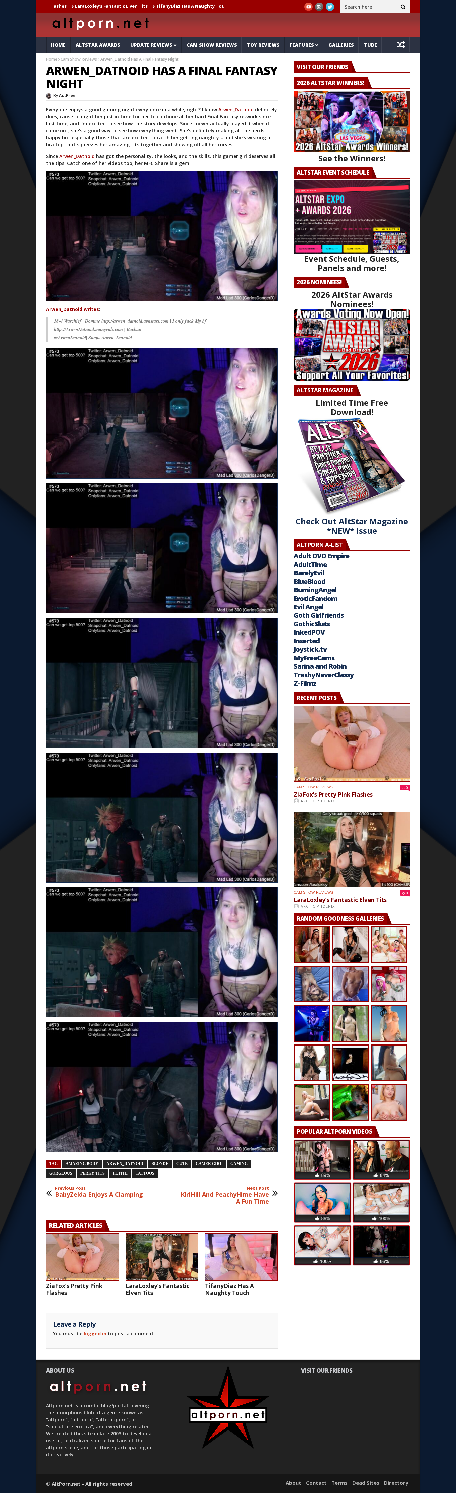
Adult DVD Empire (321, 555)
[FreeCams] (162, 236)
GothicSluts (312, 623)
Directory (396, 1482)
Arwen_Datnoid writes (72, 309)
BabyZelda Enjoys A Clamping (99, 1192)
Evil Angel (308, 606)
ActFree (67, 95)
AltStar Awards (98, 45)
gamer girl (209, 1163)
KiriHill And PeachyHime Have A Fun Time (225, 1195)
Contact (316, 1482)
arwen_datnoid (124, 1163)
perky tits (92, 1173)
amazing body (82, 1163)
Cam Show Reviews (212, 45)
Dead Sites (365, 1482)
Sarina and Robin (320, 666)
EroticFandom (315, 598)
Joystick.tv (310, 649)
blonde (159, 1163)
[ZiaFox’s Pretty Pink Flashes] (82, 1257)
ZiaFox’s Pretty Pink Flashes (74, 1289)
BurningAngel (315, 589)
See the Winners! (351, 158)
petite (120, 1173)
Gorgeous (60, 1173)
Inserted (307, 640)
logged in (95, 1333)
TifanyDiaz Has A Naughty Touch (123, 6)
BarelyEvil (309, 572)
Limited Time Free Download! (352, 407)
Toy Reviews (263, 45)
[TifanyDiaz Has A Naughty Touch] (241, 1257)
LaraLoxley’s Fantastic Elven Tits (158, 1289)
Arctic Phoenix (318, 800)
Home (58, 45)
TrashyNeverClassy (324, 674)
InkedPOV (309, 632)
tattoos (145, 1173)
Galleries (341, 45)
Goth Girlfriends (319, 615)
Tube (370, 45)
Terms (339, 1482)
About (293, 1482)
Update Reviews (151, 45)
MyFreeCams (314, 657)
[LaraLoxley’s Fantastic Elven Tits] (162, 1257)
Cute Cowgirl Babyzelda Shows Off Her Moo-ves (221, 6)
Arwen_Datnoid (236, 109)
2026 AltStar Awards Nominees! (352, 299)
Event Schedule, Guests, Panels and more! (351, 263)
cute (182, 1163)
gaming (239, 1163)
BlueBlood (309, 581)
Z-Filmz (305, 683)
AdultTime (310, 564)
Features (302, 45)
